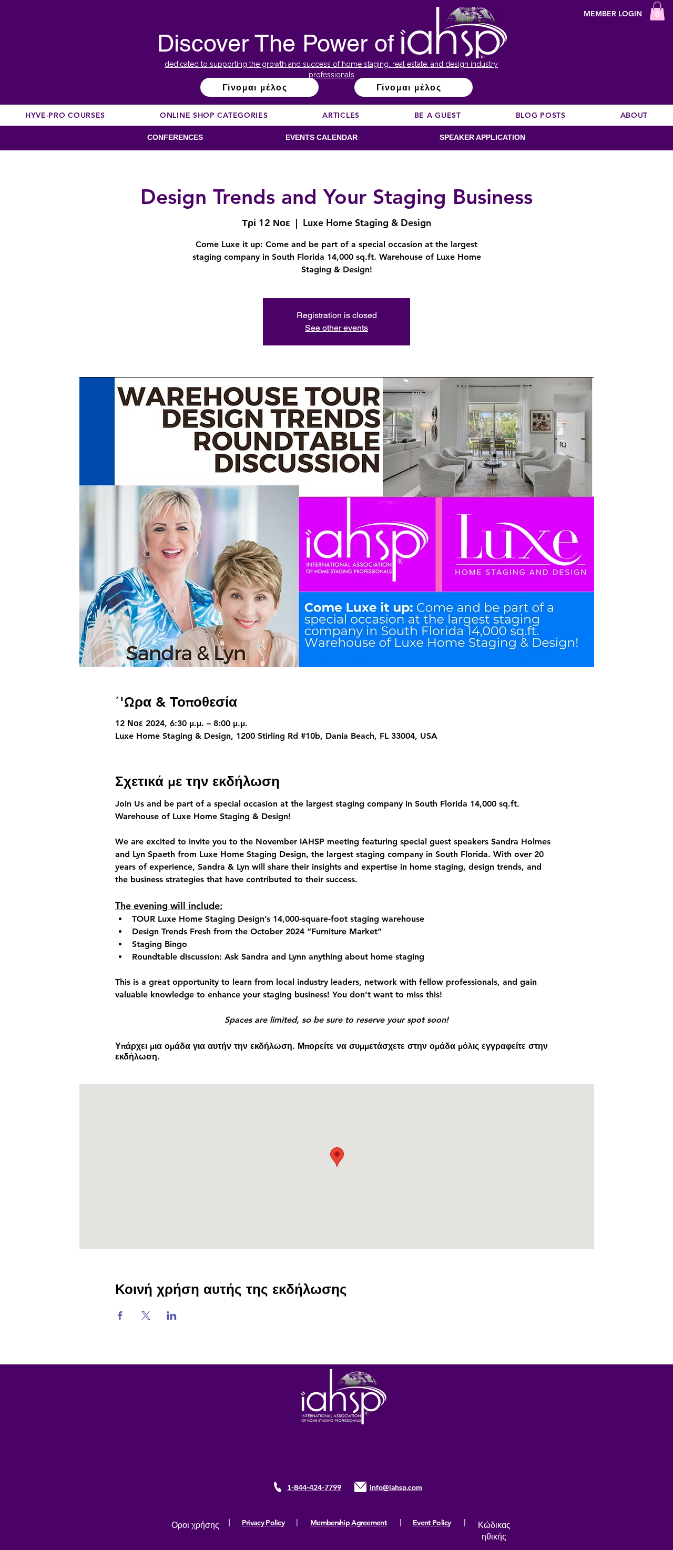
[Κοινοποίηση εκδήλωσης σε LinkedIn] (172, 1315)
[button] (657, 11)
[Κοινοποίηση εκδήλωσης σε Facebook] (120, 1315)
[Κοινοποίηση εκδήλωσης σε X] (146, 1315)
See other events (336, 328)
